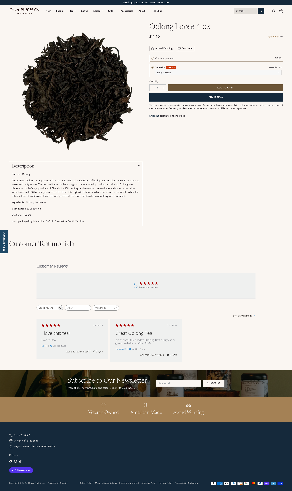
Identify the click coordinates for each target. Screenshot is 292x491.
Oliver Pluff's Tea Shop (26, 440)
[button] (73, 11)
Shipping (154, 115)
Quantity (154, 81)
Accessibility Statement (186, 483)
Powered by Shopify (58, 483)
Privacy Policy (166, 483)
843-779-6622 (22, 435)
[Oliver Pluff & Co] (24, 11)
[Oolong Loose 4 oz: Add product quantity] (163, 88)
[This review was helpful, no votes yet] (94, 351)
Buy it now (216, 97)
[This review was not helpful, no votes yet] (100, 351)
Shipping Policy (148, 483)
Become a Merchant (129, 483)
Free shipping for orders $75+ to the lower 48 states (146, 2)
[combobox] (78, 308)
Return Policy (86, 483)
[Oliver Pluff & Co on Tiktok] (20, 462)
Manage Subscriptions (106, 483)
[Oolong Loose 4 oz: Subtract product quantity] (152, 88)
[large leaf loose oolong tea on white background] (76, 89)
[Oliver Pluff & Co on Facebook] (10, 462)
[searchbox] (47, 307)
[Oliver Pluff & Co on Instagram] (15, 462)
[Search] (261, 11)
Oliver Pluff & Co (36, 483)
